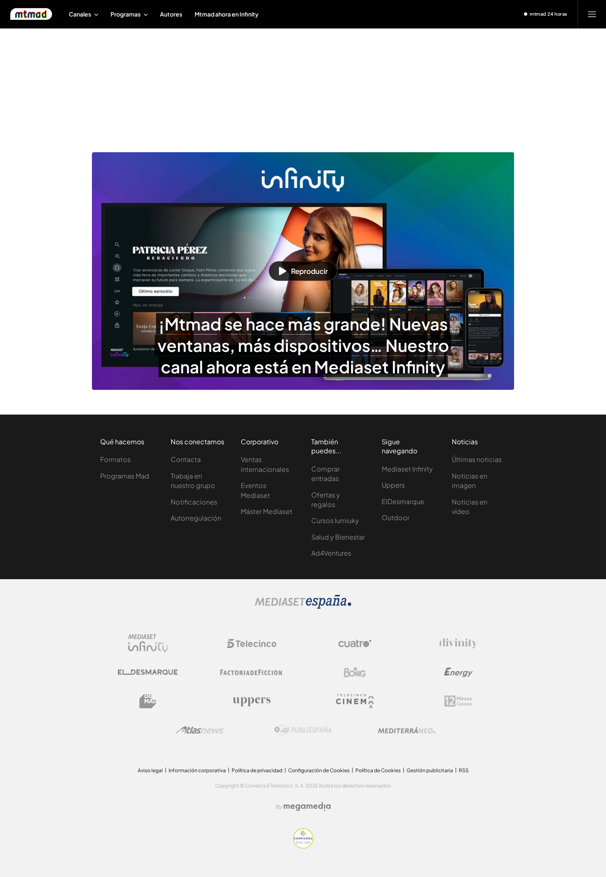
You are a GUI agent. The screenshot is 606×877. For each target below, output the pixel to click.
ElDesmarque (403, 501)
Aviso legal (150, 770)
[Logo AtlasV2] (200, 730)
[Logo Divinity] (458, 643)
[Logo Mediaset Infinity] (148, 643)
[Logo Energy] (458, 672)
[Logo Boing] (355, 672)
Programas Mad (124, 476)
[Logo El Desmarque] (148, 672)
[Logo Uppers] (251, 701)
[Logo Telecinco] (251, 643)
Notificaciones (194, 501)
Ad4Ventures (331, 553)
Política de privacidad (257, 770)
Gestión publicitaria (429, 770)
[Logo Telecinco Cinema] (355, 701)
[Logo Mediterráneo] (406, 730)
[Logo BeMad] (148, 701)
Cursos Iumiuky (335, 520)
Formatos (115, 459)
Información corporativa (197, 770)
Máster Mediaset (266, 511)
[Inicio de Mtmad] (31, 14)
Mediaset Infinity (407, 468)
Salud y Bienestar (338, 537)
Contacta (186, 459)
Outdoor (395, 517)
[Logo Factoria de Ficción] (251, 672)
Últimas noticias (477, 459)
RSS (464, 770)
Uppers (393, 485)
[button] (303, 271)
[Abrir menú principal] (592, 14)
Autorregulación (196, 518)
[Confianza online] (303, 846)
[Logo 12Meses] (458, 701)
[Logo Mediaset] (303, 606)
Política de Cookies (378, 770)
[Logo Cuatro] (354, 643)
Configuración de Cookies (319, 770)
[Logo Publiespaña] (303, 730)
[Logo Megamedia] (307, 806)
